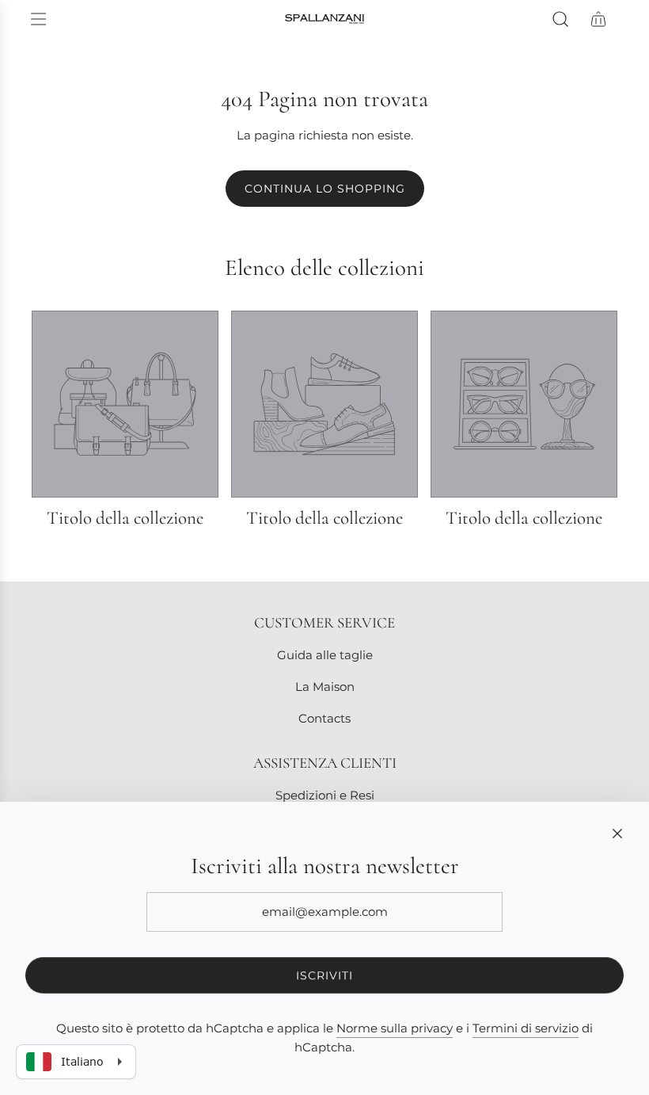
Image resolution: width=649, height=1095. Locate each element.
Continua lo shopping (325, 188)
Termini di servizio (526, 1028)
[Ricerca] (560, 19)
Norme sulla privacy (394, 1028)
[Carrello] (598, 19)
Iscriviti (324, 975)
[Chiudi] (617, 834)
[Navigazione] (38, 19)
